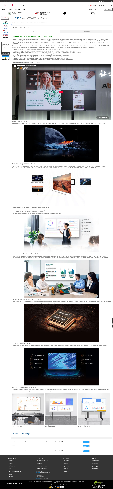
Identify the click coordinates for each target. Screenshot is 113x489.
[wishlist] (110, 1)
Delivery (10, 463)
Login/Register (102, 1)
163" (28, 27)
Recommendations (95, 460)
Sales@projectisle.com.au (42, 465)
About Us (11, 460)
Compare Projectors (96, 461)
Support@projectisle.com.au (42, 468)
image (17, 471)
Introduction (66, 460)
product (14, 471)
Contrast (66, 468)
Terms (10, 474)
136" (24, 27)
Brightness (66, 466)
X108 (13, 441)
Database (5, 40)
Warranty (11, 476)
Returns (10, 468)
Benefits (93, 469)
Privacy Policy (12, 466)
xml (10, 471)
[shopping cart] (112, 1)
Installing (66, 461)
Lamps (27, 9)
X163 (13, 450)
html (12, 471)
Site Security (11, 473)
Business (18, 22)
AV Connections (67, 465)
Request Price (86, 441)
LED (71, 469)
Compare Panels (95, 463)
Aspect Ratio (66, 463)
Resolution (66, 473)
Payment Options (12, 465)
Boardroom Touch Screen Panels (28, 22)
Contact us (38, 478)
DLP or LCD (66, 471)
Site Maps (11, 469)
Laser (68, 469)
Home (13, 22)
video (20, 471)
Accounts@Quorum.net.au (42, 466)
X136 (13, 446)
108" (21, 27)
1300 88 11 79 (6, 1)
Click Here (38, 472)
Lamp (65, 469)
